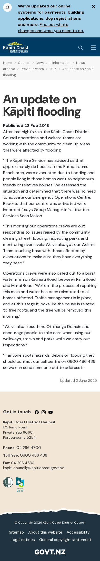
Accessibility (78, 532)
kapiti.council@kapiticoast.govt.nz (33, 467)
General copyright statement (65, 539)
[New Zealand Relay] (18, 484)
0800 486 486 (33, 455)
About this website (45, 532)
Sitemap (16, 532)
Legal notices (23, 539)
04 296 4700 (28, 447)
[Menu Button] (93, 47)
